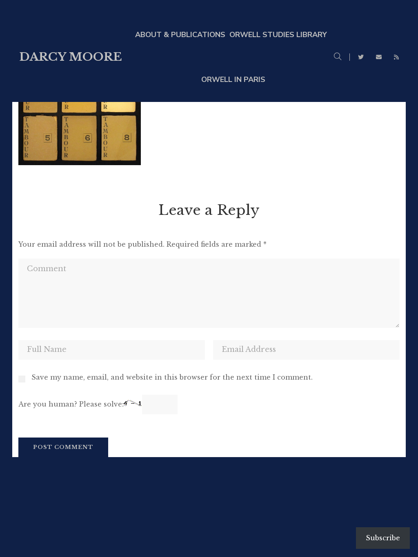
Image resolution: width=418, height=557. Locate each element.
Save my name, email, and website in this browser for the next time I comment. (172, 377)
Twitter (361, 57)
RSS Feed (396, 57)
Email (379, 57)
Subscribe (383, 538)
